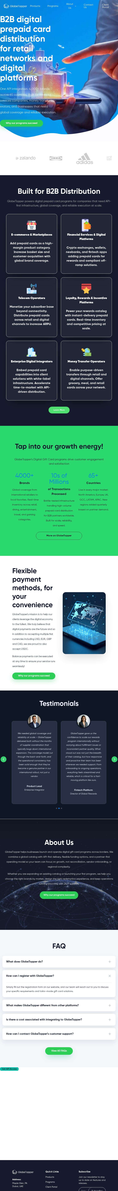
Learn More (59, 410)
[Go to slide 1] (56, 808)
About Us (69, 6)
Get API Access (9, 1069)
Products (35, 6)
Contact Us (88, 6)
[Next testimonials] (114, 759)
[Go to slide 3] (61, 808)
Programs (52, 6)
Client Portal (105, 6)
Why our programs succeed (59, 895)
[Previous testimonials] (3, 759)
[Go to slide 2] (59, 808)
